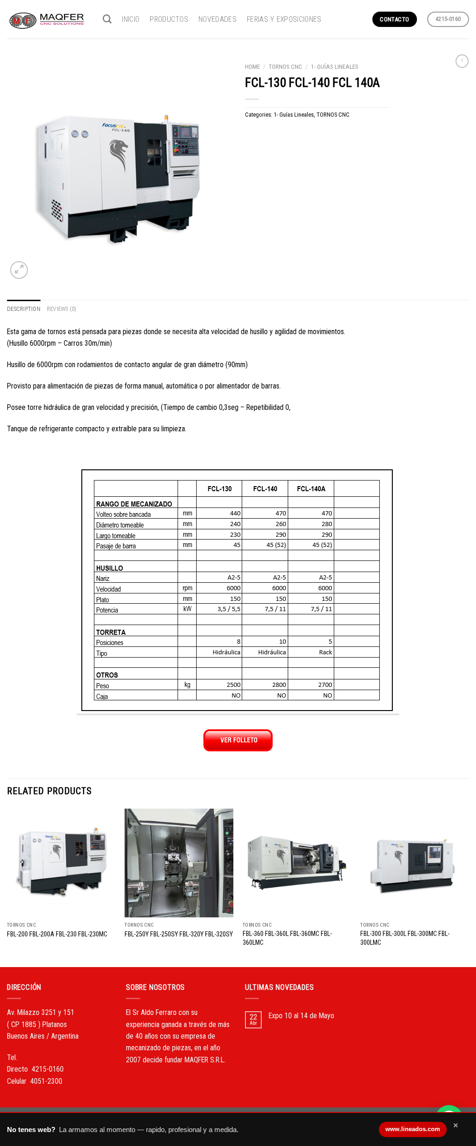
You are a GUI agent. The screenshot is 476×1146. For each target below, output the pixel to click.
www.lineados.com (412, 1129)
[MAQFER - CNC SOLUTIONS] (48, 19)
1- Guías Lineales (334, 66)
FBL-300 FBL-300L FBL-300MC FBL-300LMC (405, 938)
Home (252, 66)
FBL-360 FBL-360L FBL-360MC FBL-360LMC (287, 938)
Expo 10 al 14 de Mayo (301, 1015)
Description (23, 308)
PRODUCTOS (169, 19)
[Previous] (7, 887)
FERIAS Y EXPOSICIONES (284, 19)
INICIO (130, 19)
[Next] (469, 887)
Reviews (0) (62, 308)
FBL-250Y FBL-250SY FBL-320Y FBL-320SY (179, 934)
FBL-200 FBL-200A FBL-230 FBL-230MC (57, 934)
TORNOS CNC (285, 66)
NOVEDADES (217, 19)
